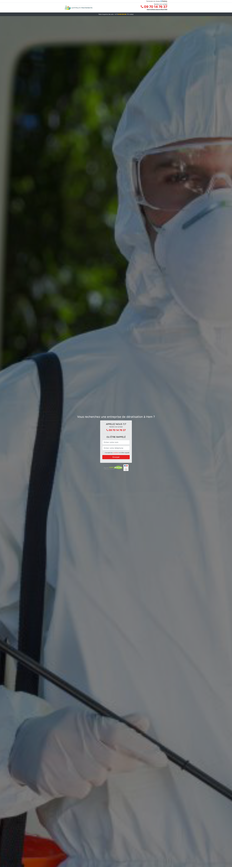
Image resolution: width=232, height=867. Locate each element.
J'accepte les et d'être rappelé (117, 452)
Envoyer (116, 457)
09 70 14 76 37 (155, 7)
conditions (116, 452)
